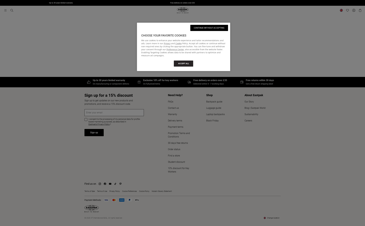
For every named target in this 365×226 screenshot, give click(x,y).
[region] (183, 47)
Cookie (178, 43)
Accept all (183, 63)
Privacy (167, 43)
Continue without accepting (209, 28)
